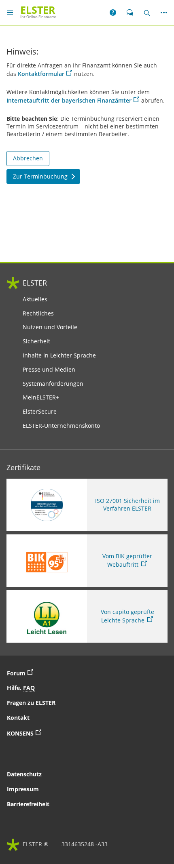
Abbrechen (28, 158)
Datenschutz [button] (24, 774)
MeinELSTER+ (41, 397)
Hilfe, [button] (21, 688)
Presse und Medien (49, 369)
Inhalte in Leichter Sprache (59, 355)
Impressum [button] (23, 789)
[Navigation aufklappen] (10, 12)
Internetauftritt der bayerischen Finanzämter (69, 100)
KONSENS (51, 732)
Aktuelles (35, 299)
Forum (22, 672)
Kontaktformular (41, 74)
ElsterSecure (40, 411)
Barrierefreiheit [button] (28, 804)
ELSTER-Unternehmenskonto (61, 425)
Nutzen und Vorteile (50, 327)
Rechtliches (38, 313)
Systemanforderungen (53, 383)
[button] (113, 12)
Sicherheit (36, 341)
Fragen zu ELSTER (31, 702)
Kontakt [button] (18, 717)
